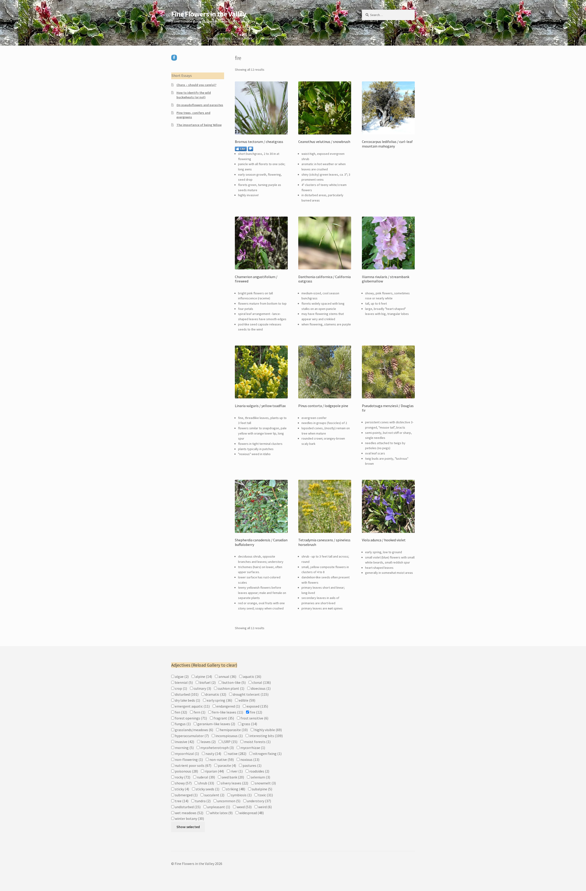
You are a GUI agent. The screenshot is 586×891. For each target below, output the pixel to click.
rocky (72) (182, 777)
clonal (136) (261, 682)
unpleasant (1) (218, 807)
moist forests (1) (257, 741)
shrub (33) (206, 783)
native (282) (236, 753)
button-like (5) (234, 682)
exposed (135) (257, 706)
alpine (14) (203, 676)
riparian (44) (214, 771)
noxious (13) (249, 759)
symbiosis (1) (241, 795)
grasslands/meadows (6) (193, 729)
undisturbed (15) (187, 807)
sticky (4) (181, 789)
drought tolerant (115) (250, 694)
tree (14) (181, 801)
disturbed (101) (186, 694)
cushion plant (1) (230, 688)
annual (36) (227, 676)
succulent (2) (213, 795)
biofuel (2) (207, 682)
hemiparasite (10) (233, 729)
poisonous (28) (186, 771)
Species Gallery (218, 38)
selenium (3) (260, 777)
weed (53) (244, 807)
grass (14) (249, 724)
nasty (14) (213, 753)
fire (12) (255, 712)
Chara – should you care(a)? (196, 85)
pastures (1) (251, 765)
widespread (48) (251, 812)
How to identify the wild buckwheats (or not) (193, 95)
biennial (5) (183, 682)
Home (176, 38)
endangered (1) (228, 706)
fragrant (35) (223, 718)
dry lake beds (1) (187, 700)
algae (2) (181, 676)
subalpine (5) (261, 789)
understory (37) (258, 801)
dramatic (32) (215, 694)
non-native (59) (221, 759)
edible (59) (246, 700)
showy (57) (183, 783)
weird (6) (265, 807)
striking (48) (235, 789)
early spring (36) (219, 700)
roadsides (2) (259, 771)
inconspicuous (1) (229, 735)
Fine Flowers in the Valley (208, 14)
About (193, 38)
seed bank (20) (232, 777)
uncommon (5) (228, 801)
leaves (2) (208, 741)
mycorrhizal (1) (186, 753)
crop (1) (180, 688)
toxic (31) (265, 795)
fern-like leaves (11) (227, 712)
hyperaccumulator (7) (191, 735)
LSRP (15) (229, 741)
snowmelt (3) (265, 783)
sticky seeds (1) (207, 789)
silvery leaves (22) (234, 783)
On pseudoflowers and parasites (199, 105)
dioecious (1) (260, 688)
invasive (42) (184, 741)
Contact (290, 38)
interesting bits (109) (266, 735)
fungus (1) (182, 724)
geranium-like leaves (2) (216, 724)
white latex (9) (221, 812)
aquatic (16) (251, 676)
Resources (268, 38)
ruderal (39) (205, 777)
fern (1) (199, 712)
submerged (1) (186, 795)
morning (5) (184, 747)
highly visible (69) (268, 729)
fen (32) (180, 712)
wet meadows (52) (188, 812)
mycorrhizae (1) (252, 747)
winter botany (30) (189, 818)
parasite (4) (226, 765)
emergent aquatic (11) (192, 706)
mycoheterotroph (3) (217, 747)
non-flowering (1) (188, 759)
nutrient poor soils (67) (192, 765)
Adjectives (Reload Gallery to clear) (204, 665)
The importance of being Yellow (199, 125)
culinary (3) (202, 688)
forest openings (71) (190, 718)
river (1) (236, 771)
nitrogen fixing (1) (267, 753)
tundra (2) (202, 801)
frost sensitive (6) (254, 718)
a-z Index (245, 38)
